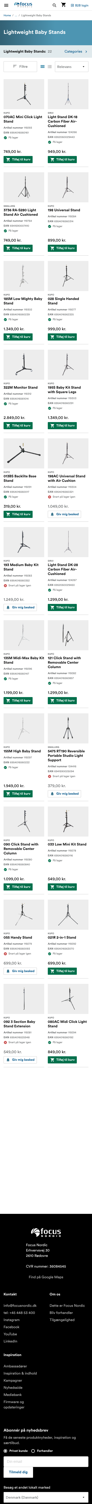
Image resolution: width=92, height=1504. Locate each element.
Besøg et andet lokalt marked (27, 1487)
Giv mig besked (67, 514)
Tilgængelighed (62, 1320)
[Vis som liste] (49, 66)
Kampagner (13, 1380)
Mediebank (13, 1395)
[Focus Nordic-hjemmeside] (23, 5)
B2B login (81, 5)
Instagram (12, 1320)
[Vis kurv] (63, 5)
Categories (73, 51)
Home (7, 15)
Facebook (11, 1327)
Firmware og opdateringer (14, 1405)
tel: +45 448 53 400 (19, 1313)
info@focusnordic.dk (20, 1305)
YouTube (10, 1334)
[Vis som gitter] (42, 66)
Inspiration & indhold (20, 1373)
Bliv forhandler (61, 1313)
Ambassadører (15, 1366)
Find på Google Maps (46, 1277)
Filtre (23, 66)
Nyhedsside (13, 1387)
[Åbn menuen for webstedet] (9, 5)
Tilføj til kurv (21, 159)
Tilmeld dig (18, 1472)
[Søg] (54, 5)
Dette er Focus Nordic (67, 1305)
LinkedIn (10, 1341)
